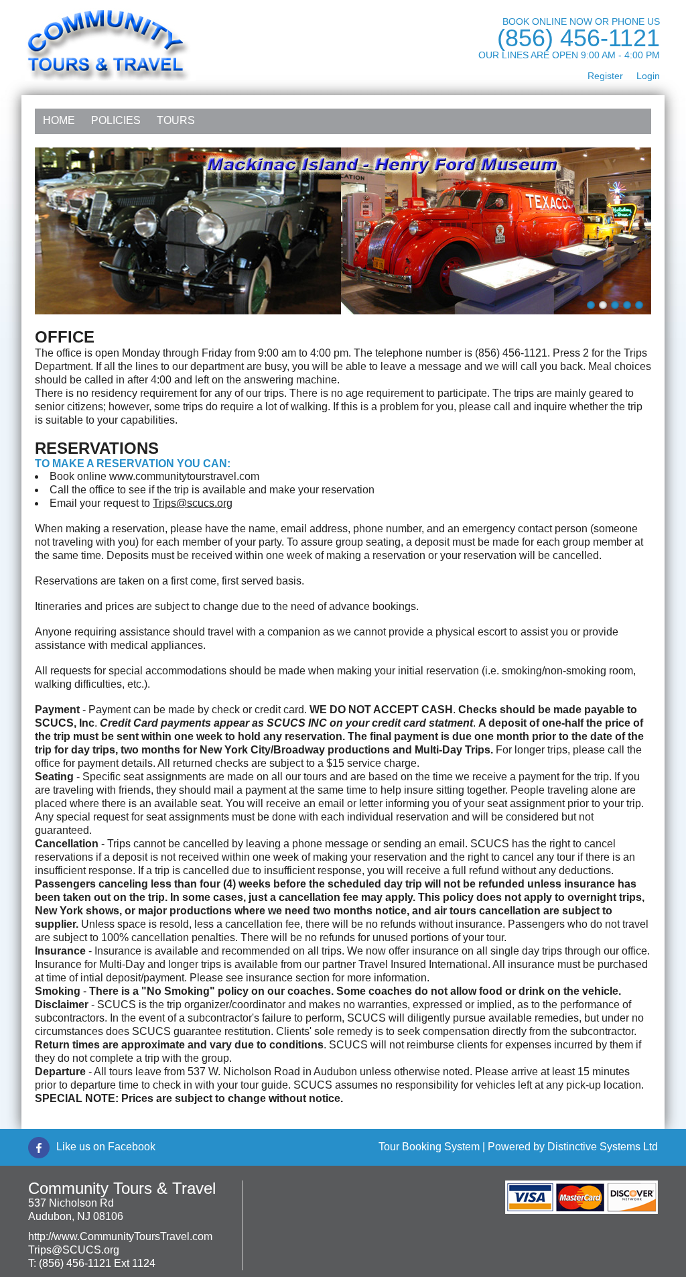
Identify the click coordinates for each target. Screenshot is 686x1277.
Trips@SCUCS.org (73, 1250)
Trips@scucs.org (192, 503)
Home (59, 120)
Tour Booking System (429, 1146)
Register (605, 75)
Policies (116, 120)
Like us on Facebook (105, 1146)
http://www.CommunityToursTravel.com (120, 1236)
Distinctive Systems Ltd (602, 1146)
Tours (176, 120)
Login (648, 75)
